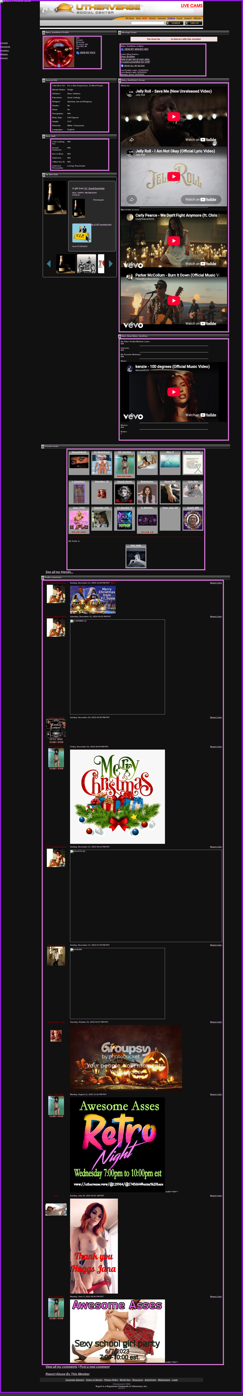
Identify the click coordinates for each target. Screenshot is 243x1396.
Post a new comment (95, 1366)
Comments (5, 47)
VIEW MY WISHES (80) (136, 49)
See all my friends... (59, 572)
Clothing (171, 18)
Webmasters (164, 1380)
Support (188, 18)
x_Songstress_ (79, 481)
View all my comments (61, 1366)
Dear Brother (128, 56)
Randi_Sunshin (147, 452)
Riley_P (170, 452)
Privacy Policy (111, 1380)
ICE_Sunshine (124, 452)
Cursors (4, 58)
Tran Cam (198, 12)
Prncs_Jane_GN (170, 508)
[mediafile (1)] (117, 843)
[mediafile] (117, 1018)
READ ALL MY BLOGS (134, 66)
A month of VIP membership (98, 224)
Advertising (150, 1380)
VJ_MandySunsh (102, 452)
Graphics (4, 50)
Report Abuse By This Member (68, 1374)
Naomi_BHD (170, 481)
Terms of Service (94, 1380)
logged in (165, 39)
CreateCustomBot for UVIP (135, 62)
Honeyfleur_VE (102, 481)
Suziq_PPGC (79, 508)
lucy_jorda (136, 545)
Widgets (4, 54)
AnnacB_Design (124, 481)
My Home (130, 18)
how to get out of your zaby (135, 59)
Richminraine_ (147, 481)
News (138, 18)
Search (152, 18)
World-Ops (125, 1380)
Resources (137, 1380)
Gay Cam (198, 10)
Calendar (162, 18)
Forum (179, 18)
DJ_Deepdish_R (124, 508)
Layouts (4, 43)
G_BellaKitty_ (147, 508)
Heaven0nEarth (79, 452)
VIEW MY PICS (87, 52)
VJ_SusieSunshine (94, 188)
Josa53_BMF (193, 508)
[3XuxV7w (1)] (93, 613)
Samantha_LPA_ (101, 508)
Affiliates (197, 18)
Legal (175, 1380)
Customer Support (74, 1380)
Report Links (216, 583)
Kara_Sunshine (193, 452)
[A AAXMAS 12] (117, 714)
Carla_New (193, 481)
